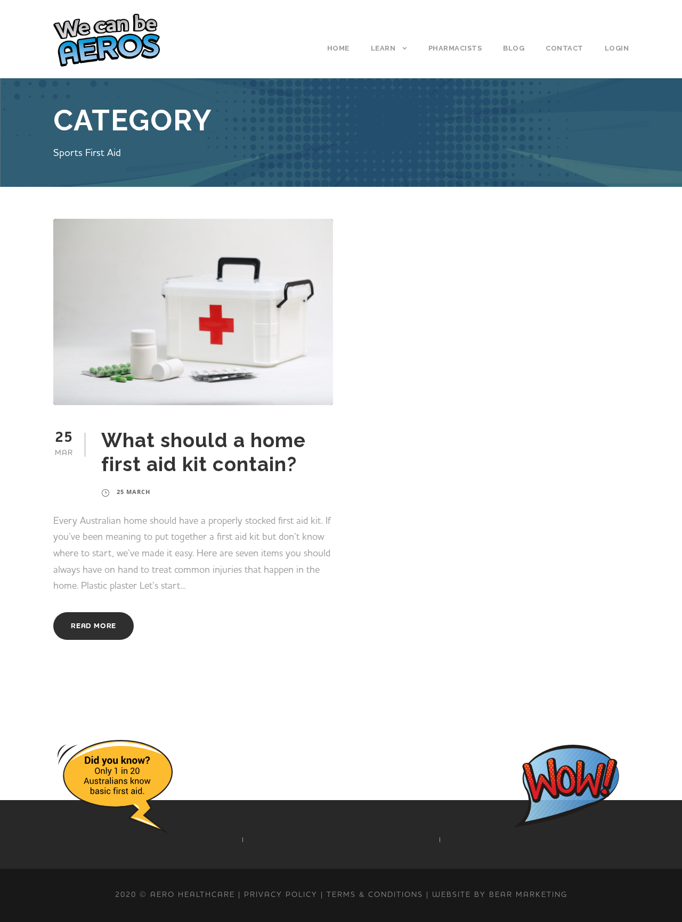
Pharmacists (455, 48)
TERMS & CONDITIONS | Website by (408, 895)
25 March (133, 492)
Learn (383, 48)
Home (338, 48)
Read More (93, 626)
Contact (564, 48)
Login (617, 48)
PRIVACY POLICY (281, 895)
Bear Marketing (528, 895)
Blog (513, 48)
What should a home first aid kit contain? (203, 452)
